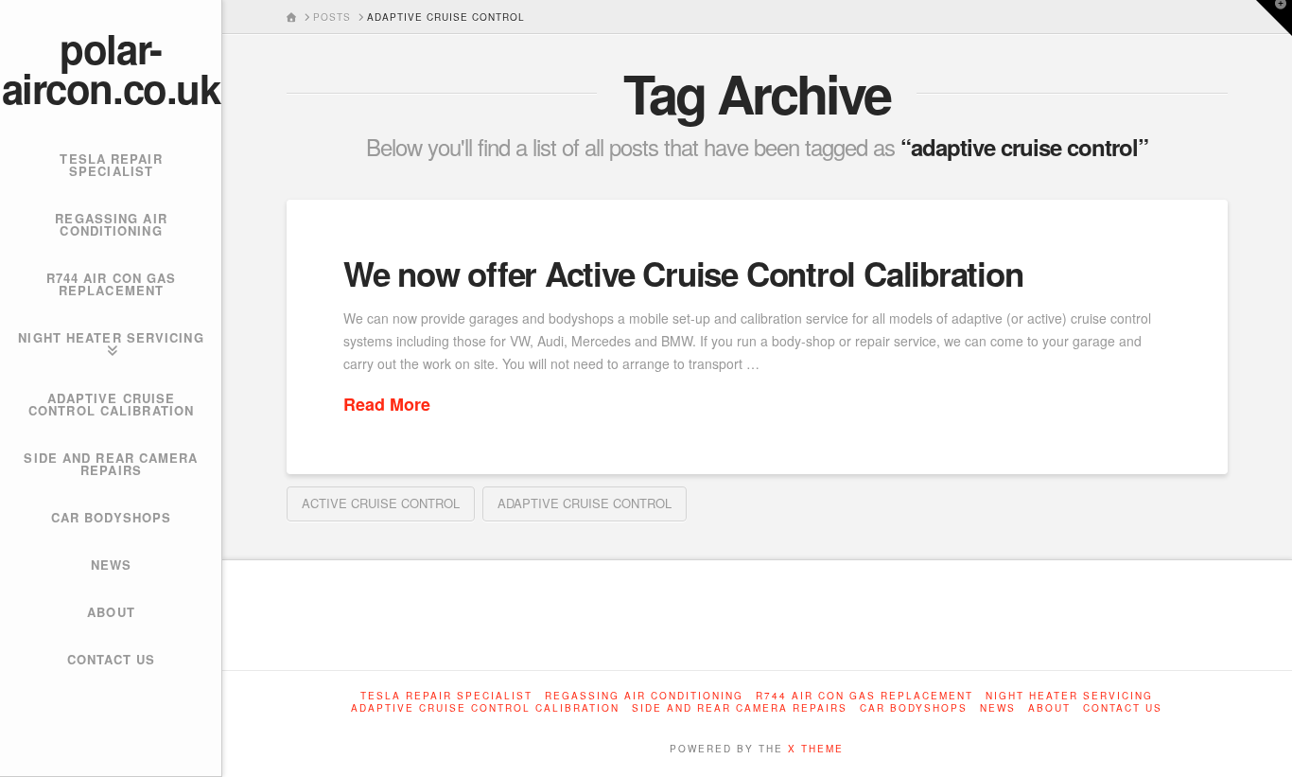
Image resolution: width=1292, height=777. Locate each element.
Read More (386, 404)
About (1049, 708)
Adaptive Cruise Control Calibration (485, 708)
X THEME (816, 748)
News (998, 708)
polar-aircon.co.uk (110, 68)
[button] (1274, 18)
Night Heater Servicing (1069, 696)
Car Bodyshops (914, 708)
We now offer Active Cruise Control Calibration (683, 273)
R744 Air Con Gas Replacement (864, 696)
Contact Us (1122, 708)
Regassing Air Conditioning (644, 696)
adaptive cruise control (585, 503)
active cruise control (381, 503)
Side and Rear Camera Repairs (739, 708)
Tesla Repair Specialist (446, 696)
